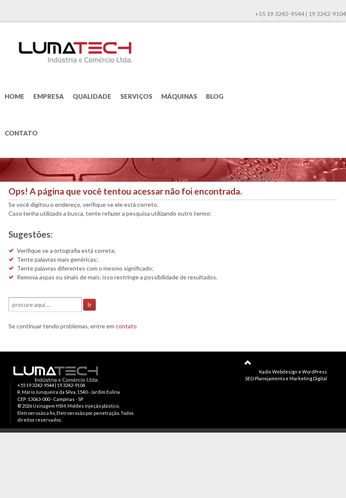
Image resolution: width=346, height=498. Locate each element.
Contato (21, 133)
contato (126, 326)
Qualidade (92, 96)
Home (14, 96)
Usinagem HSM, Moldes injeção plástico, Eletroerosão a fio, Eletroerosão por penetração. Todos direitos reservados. (75, 412)
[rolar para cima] (247, 362)
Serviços (136, 96)
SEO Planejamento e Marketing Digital (286, 378)
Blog (215, 96)
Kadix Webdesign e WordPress (293, 371)
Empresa (48, 96)
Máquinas (179, 96)
